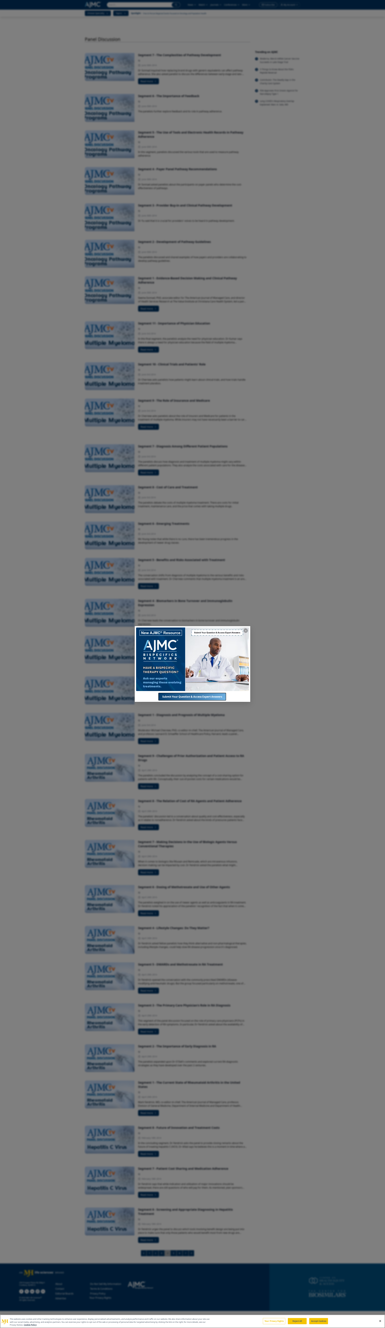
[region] (192, 1321)
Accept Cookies (318, 1321)
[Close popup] (246, 631)
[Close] (380, 1321)
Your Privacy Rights (274, 1321)
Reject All (297, 1321)
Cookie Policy (30, 1324)
